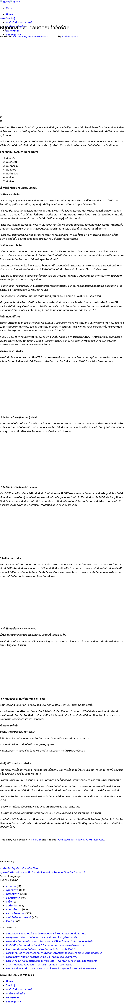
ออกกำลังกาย (13, 909)
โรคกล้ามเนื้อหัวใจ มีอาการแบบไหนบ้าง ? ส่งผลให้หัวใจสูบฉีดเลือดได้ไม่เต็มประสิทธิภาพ (51, 968)
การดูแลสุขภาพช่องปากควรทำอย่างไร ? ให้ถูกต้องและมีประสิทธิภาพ (41, 957)
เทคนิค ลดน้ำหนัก (15, 993)
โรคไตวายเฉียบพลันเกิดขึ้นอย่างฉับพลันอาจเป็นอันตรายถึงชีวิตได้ (40, 949)
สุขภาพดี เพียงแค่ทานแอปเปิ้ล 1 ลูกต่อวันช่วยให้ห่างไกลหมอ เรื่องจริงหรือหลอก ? (42, 872)
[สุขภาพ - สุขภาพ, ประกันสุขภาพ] (10, 2)
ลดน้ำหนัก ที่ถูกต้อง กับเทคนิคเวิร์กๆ (19, 868)
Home (9, 14)
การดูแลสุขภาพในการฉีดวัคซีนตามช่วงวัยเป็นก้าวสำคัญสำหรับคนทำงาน (43, 937)
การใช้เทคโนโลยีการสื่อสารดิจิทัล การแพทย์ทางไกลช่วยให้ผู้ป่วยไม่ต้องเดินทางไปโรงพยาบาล (54, 953)
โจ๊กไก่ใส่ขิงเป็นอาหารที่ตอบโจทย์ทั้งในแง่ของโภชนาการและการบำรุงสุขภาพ (45, 945)
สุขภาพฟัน (98, 840)
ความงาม (3, 18)
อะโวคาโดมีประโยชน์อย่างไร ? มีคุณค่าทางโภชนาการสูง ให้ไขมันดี (40, 965)
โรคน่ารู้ (10, 18)
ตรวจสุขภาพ (12, 894)
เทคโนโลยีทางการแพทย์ (19, 22)
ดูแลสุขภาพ (12, 890)
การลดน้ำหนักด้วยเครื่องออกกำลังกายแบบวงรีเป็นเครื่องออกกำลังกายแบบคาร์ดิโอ (49, 941)
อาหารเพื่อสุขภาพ (15, 913)
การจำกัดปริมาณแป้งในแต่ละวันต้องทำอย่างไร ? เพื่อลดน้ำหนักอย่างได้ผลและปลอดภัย (51, 961)
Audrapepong (70, 36)
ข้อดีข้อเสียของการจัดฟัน (70, 840)
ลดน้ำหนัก (11, 906)
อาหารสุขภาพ (13, 34)
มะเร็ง (9, 902)
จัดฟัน (88, 840)
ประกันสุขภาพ (13, 898)
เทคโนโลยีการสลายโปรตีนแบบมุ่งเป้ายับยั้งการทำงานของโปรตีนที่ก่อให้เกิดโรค (46, 933)
